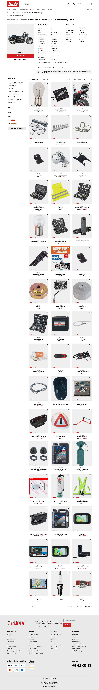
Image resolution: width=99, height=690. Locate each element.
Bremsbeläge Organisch (38, 501)
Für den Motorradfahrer (35, 651)
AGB (73, 637)
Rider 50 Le (60, 566)
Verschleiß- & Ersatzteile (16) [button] (15, 83)
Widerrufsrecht (76, 641)
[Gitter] (67, 79)
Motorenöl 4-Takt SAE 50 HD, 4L (60, 534)
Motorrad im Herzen (34, 644)
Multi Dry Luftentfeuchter (82, 469)
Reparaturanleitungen (60, 274)
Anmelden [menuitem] (89, 9)
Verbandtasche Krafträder (38, 371)
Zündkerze (60, 599)
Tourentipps (32, 637)
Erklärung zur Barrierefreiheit (79, 646)
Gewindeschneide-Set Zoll (60, 241)
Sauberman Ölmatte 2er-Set (82, 404)
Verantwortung (54, 648)
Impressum (75, 634)
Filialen (52, 637)
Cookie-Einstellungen (77, 651)
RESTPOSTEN (14, 123)
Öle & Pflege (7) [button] (12, 85)
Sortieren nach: (77, 79)
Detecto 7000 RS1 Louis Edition (39, 436)
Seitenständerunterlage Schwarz (60, 404)
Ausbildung (53, 639)
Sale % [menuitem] (31, 9)
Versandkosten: (42, 683)
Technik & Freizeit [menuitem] (23, 9)
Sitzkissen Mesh (82, 175)
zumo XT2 (38, 599)
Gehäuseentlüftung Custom (60, 175)
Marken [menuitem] (37, 9)
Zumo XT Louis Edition (39, 566)
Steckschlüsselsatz (38, 339)
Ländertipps (32, 639)
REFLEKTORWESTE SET (82, 501)
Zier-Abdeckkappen (38, 142)
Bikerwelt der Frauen (34, 634)
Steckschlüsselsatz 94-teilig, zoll (82, 207)
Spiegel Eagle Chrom (60, 306)
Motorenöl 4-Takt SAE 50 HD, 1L (60, 469)
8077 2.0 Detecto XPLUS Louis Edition (38, 534)
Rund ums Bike (33, 648)
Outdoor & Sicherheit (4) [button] (14, 94)
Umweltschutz (76, 648)
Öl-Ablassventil (82, 339)
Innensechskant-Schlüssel (38, 274)
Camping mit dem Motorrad (36, 653)
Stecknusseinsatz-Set (60, 142)
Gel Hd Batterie (60, 339)
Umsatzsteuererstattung (57, 646)
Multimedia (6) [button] (12, 96)
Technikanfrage (11, 639)
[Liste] (69, 79)
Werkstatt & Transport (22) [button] (15, 99)
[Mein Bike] (79, 4)
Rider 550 (82, 534)
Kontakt (9, 634)
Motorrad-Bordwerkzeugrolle (82, 371)
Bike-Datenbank (11, 641)
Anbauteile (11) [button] (12, 102)
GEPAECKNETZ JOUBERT (82, 110)
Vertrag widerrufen (12, 653)
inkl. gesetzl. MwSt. (49, 682)
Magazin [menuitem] (44, 9)
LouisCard (9, 648)
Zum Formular (47, 72)
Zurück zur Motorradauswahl (15, 15)
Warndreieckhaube (60, 436)
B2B (8, 637)
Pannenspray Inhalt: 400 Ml (60, 501)
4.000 (60, 371)
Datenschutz (75, 639)
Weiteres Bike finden (19, 59)
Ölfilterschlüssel (38, 306)
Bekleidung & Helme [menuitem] (12, 9)
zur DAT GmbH (67, 67)
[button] (68, 4)
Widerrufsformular (77, 644)
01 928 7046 (17, 623)
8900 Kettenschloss (38, 404)
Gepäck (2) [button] (11, 88)
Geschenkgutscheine (12, 646)
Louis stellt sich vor (55, 634)
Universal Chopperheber (82, 436)
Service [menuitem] (50, 9)
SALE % (13, 120)
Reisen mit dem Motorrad (35, 646)
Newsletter (9, 644)
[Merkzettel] (84, 4)
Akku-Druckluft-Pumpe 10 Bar (82, 566)
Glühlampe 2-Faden (38, 110)
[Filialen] (73, 4)
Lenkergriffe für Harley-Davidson (82, 240)
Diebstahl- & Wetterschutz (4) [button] (15, 91)
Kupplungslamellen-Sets (82, 142)
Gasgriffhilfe (38, 175)
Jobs (52, 641)
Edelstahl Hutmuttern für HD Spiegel (39, 469)
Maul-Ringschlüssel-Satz (60, 110)
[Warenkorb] (90, 4)
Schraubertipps (33, 641)
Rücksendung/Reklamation (14, 651)
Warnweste (60, 207)
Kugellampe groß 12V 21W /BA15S (38, 241)
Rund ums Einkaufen (56, 644)
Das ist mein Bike (20, 55)
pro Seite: (42, 79)
